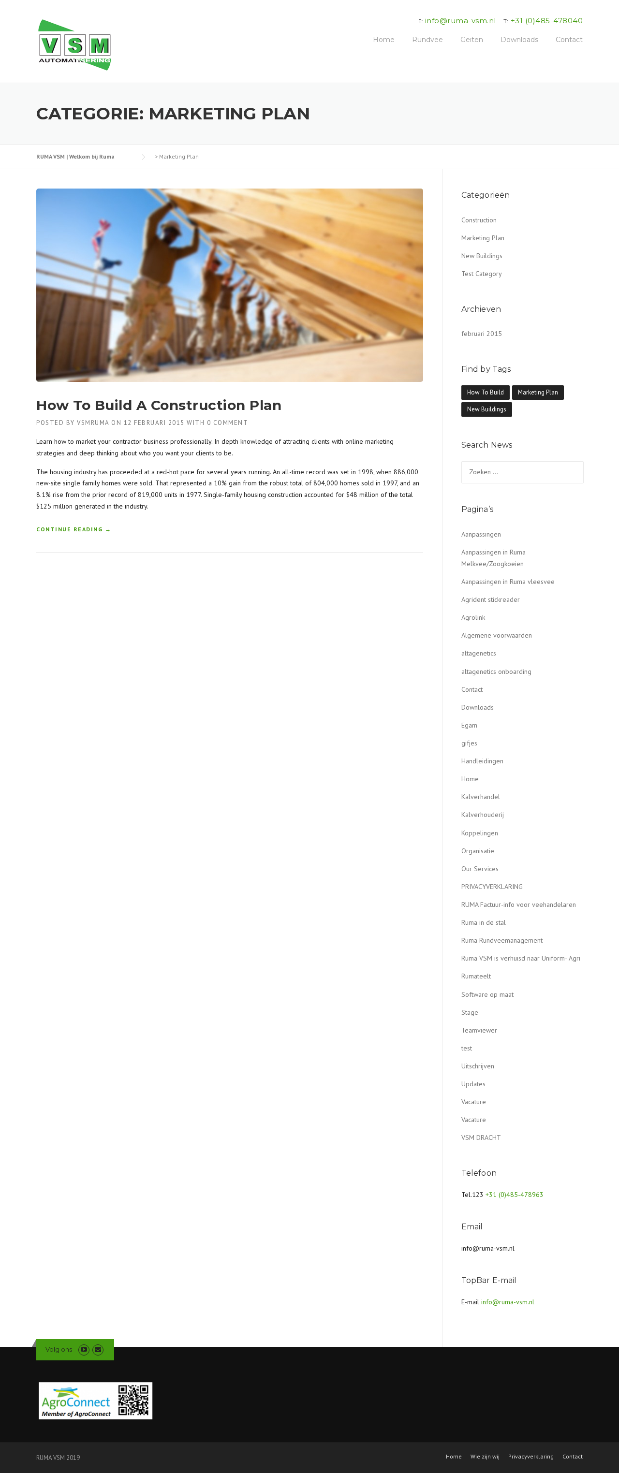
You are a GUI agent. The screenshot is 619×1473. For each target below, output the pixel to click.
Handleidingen (482, 761)
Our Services (480, 868)
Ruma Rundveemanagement (502, 940)
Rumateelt (476, 976)
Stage (469, 1012)
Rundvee (427, 39)
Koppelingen (479, 833)
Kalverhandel (480, 796)
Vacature (473, 1101)
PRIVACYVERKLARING (492, 886)
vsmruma (93, 423)
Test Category (481, 273)
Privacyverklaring (531, 1456)
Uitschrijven (477, 1066)
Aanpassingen (481, 534)
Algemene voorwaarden (496, 635)
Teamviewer (479, 1030)
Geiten (471, 39)
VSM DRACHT (481, 1137)
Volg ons (58, 1349)
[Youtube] (83, 1349)
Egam (469, 725)
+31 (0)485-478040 (547, 20)
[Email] (97, 1349)
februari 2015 (481, 333)
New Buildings (481, 255)
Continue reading (73, 529)
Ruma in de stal (483, 922)
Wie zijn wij (485, 1456)
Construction (479, 220)
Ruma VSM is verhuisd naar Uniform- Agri (520, 958)
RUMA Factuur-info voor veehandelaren (518, 904)
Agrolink (473, 617)
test (466, 1048)
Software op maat (487, 994)
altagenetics (478, 653)
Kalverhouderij (482, 814)
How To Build (485, 392)
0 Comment (228, 423)
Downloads (519, 39)
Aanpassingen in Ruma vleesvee (508, 581)
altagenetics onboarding (496, 671)
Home (384, 39)
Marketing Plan (482, 237)
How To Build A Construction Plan (158, 405)
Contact (569, 39)
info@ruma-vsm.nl (460, 20)
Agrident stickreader (490, 599)
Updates (473, 1083)
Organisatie (477, 850)
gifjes (469, 743)
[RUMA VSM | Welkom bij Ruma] (75, 45)
